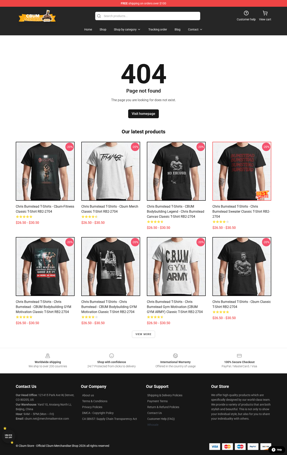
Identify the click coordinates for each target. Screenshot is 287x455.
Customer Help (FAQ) (161, 419)
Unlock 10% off (8, 436)
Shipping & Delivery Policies (164, 395)
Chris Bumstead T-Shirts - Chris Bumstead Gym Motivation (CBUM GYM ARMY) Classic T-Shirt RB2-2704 (175, 307)
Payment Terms (157, 401)
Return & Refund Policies (163, 407)
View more (144, 334)
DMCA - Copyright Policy (98, 413)
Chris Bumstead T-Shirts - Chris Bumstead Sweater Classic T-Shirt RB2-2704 (241, 211)
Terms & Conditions (94, 401)
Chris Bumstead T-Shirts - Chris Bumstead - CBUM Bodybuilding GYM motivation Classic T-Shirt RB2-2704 (43, 307)
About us (88, 395)
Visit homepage (143, 114)
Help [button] (279, 449)
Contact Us (154, 413)
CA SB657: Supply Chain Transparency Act (109, 419)
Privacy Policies (92, 407)
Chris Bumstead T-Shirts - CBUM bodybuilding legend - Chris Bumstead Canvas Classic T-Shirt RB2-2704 (175, 211)
